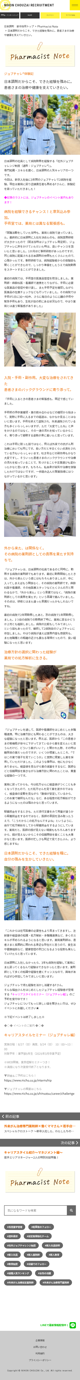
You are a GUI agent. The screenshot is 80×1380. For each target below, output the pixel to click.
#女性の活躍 (44, 1273)
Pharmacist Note (47, 26)
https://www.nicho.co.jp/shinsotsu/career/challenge (39, 1093)
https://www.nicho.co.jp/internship (28, 1080)
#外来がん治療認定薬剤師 (20, 1282)
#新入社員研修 (52, 1245)
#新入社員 (12, 1254)
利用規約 (40, 1353)
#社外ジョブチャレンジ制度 (21, 1245)
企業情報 (40, 1340)
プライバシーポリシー (40, 1360)
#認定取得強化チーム (38, 1236)
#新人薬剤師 (33, 1254)
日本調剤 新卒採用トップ (19, 26)
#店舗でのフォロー (36, 1264)
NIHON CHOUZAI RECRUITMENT (29, 5)
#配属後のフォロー (41, 1227)
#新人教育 (54, 1254)
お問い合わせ (40, 1347)
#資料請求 (12, 1236)
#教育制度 (12, 1264)
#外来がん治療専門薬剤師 (56, 1282)
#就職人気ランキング (18, 1273)
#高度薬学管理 (14, 1227)
